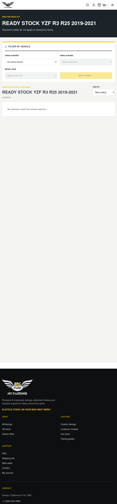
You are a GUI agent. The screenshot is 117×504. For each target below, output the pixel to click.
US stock (6, 429)
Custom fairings (68, 424)
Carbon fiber (8, 433)
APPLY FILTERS (86, 75)
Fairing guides (67, 438)
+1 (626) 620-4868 (11, 500)
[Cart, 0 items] (99, 5)
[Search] (87, 5)
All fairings (7, 424)
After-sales (7, 463)
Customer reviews (69, 429)
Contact (6, 467)
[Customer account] (93, 5)
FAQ (4, 453)
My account (7, 472)
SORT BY (96, 87)
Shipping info (8, 458)
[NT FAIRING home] (42, 4)
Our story (65, 433)
